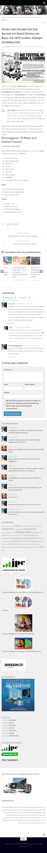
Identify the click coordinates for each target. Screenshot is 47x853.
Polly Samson (23, 541)
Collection (8, 528)
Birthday (12, 526)
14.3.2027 (9, 725)
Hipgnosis (35, 535)
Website (6, 392)
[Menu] (44, 2)
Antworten (11, 323)
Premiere (15, 224)
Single (38, 544)
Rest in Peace (16, 544)
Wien (3, 550)
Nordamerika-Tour (33, 538)
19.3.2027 (8, 733)
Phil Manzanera (7, 541)
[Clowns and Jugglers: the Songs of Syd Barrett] (23, 631)
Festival (9, 224)
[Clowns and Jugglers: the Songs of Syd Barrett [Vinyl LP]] (23, 648)
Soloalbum (5, 547)
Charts (34, 526)
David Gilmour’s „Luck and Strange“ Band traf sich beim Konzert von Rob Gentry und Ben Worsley (38, 272)
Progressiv (39, 541)
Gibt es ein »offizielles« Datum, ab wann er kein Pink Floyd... (26, 450)
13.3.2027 (8, 723)
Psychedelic (5, 544)
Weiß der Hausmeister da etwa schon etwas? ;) (24, 504)
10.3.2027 (9, 720)
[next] (41, 271)
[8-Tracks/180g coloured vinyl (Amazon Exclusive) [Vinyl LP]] (23, 589)
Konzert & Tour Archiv (22, 17)
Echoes (13, 532)
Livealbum (19, 538)
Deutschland (29, 529)
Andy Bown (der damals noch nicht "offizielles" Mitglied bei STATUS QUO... (24, 441)
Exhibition (35, 532)
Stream (19, 547)
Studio (24, 547)
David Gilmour (7, 17)
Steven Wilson (12, 547)
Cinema (38, 526)
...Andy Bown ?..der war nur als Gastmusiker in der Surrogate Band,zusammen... (25, 431)
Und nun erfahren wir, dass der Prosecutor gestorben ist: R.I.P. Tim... (26, 513)
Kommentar (8, 369)
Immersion (5, 538)
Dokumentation (6, 532)
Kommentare (10, 297)
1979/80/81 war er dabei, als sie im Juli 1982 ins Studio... (24, 479)
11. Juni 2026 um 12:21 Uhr (32, 346)
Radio (9, 544)
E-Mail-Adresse (30, 384)
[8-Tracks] (23, 607)
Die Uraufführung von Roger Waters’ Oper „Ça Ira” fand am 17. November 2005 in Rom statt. (20, 272)
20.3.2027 (10, 736)
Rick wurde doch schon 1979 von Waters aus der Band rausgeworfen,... (25, 488)
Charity (30, 526)
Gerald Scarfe (20, 535)
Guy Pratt (27, 535)
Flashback (14, 535)
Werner (7, 47)
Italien (12, 538)
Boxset (18, 525)
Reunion (24, 544)
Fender (4, 535)
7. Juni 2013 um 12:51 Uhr (25, 304)
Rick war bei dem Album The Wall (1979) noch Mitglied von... (24, 460)
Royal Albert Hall (31, 544)
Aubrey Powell (6, 526)
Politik (15, 541)
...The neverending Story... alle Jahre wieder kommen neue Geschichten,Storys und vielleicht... (26, 469)
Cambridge (24, 526)
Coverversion (18, 529)
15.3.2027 (8, 728)
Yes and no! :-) (13, 497)
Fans (40, 532)
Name (6, 384)
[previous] (2, 271)
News (34, 17)
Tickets (36, 547)
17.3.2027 (9, 730)
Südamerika (30, 547)
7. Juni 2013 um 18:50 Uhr (22, 327)
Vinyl (41, 547)
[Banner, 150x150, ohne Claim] (10, 760)
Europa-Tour (23, 531)
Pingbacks (25, 297)
